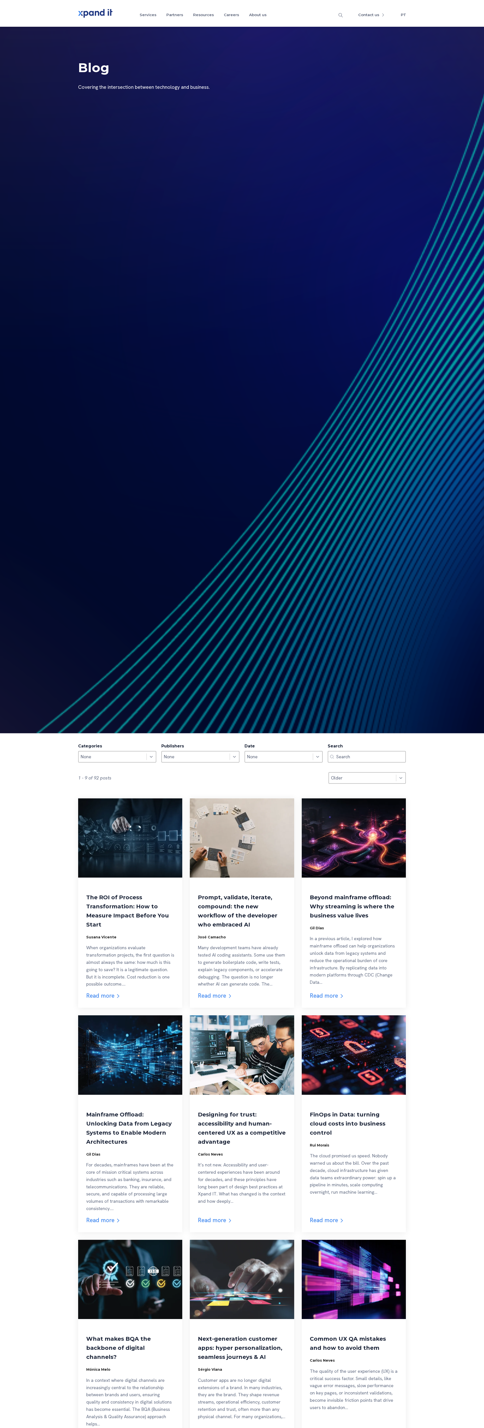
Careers (231, 14)
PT (403, 14)
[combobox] (112, 756)
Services (148, 14)
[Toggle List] (151, 756)
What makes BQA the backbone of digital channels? (118, 1347)
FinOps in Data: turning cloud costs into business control (347, 1123)
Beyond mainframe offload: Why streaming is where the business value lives (352, 906)
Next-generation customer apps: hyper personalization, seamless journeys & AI (240, 1347)
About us (257, 14)
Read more (100, 995)
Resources (203, 14)
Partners (174, 14)
